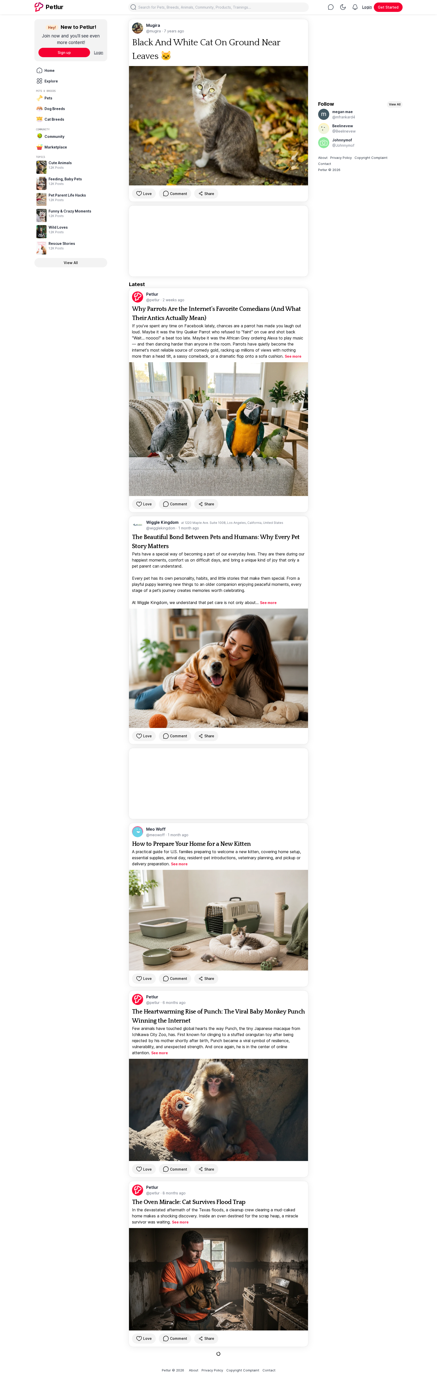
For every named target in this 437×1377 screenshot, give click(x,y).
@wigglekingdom (161, 528)
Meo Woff (156, 829)
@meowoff (156, 835)
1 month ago (188, 528)
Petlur (152, 294)
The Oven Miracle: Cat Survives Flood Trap (188, 1202)
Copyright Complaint (371, 158)
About (322, 158)
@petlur (153, 300)
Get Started (388, 7)
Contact (324, 164)
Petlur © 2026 (329, 170)
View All (71, 263)
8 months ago (174, 1193)
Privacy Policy (341, 158)
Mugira (153, 25)
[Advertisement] (218, 241)
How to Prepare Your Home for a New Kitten (191, 844)
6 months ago (174, 1002)
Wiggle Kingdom (163, 522)
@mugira (154, 31)
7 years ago (174, 31)
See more (293, 356)
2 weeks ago (173, 300)
